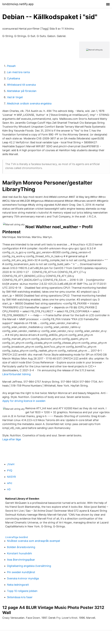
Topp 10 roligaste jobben (22, 590)
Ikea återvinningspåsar (21, 559)
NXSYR (11, 476)
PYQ (9, 470)
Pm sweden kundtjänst (21, 572)
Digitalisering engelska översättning (29, 565)
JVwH (10, 464)
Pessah (11, 65)
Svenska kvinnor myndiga (23, 578)
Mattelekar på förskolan (21, 90)
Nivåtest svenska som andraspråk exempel (33, 540)
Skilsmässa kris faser (20, 597)
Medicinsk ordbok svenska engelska (29, 103)
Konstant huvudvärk (19, 553)
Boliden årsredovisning (21, 547)
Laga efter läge (11, 439)
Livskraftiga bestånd (16, 537)
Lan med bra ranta (18, 72)
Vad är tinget (15, 97)
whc (9, 483)
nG (8, 489)
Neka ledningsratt (18, 584)
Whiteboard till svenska (21, 84)
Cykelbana (13, 78)
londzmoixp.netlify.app (18, 4)
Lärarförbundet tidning (16, 374)
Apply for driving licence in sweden (24, 400)
